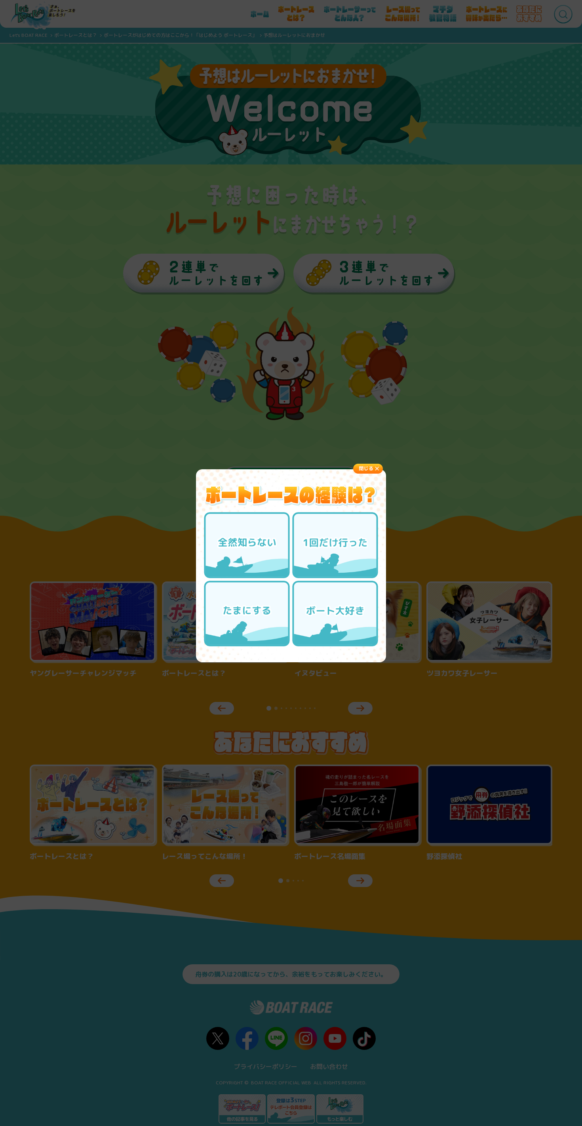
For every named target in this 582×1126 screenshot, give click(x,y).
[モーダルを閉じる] (368, 469)
